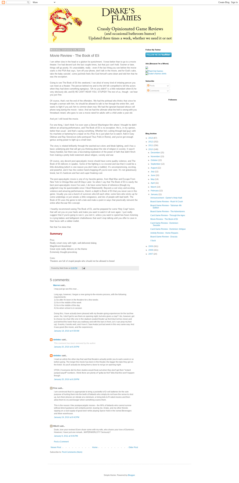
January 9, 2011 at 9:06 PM (66, 436)
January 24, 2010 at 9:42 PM (66, 417)
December (155, 152)
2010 (150, 149)
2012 (150, 142)
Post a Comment (61, 442)
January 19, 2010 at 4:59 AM (66, 331)
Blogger (131, 475)
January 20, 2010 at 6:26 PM (66, 347)
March (154, 187)
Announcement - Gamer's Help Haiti (166, 198)
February (155, 191)
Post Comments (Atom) (72, 452)
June (153, 175)
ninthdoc (57, 340)
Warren (56, 285)
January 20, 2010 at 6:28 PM (66, 379)
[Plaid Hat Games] (154, 71)
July (153, 171)
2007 (150, 254)
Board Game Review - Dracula (163, 237)
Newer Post (56, 447)
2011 (150, 145)
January (154, 194)
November (155, 156)
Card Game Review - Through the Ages (167, 215)
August (154, 168)
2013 (150, 138)
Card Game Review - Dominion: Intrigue (168, 229)
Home (95, 447)
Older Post (133, 447)
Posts (152, 86)
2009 (150, 246)
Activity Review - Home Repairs (164, 233)
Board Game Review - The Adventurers (167, 211)
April (153, 183)
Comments (154, 91)
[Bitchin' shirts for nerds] (156, 74)
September (156, 164)
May (153, 179)
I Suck (153, 240)
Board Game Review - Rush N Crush (166, 201)
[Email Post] (83, 268)
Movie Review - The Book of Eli (164, 219)
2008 (150, 250)
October (154, 160)
